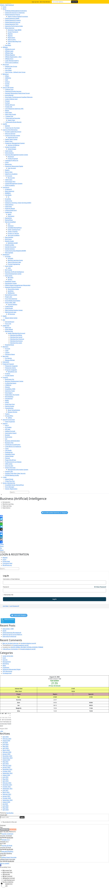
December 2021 (7, 785)
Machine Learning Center (15, 260)
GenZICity (10, 291)
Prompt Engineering (14, 264)
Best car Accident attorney (10, 643)
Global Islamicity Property (13, 20)
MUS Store (8, 239)
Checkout (10, 226)
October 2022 (7, 771)
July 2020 (5, 804)
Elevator (7, 387)
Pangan (7, 101)
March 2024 (6, 750)
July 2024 (5, 742)
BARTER (7, 126)
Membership (9, 331)
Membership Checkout (17, 339)
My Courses (11, 178)
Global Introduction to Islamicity (15, 13)
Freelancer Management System (15, 143)
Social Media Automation (12, 300)
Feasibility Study (10, 454)
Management (7, 662)
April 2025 (6, 737)
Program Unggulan (11, 370)
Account (7, 348)
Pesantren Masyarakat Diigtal (11, 669)
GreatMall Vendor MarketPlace (14, 485)
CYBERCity (8, 385)
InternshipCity (9, 153)
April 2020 (6, 810)
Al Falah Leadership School (13, 132)
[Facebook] (54, 516)
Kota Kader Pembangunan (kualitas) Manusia (18, 97)
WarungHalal (9, 252)
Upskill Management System (13, 183)
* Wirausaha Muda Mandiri (13, 122)
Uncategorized (7, 673)
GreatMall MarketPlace (15, 228)
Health (5, 316)
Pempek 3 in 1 (4, 841)
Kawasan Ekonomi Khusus (13, 287)
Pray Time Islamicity (11, 299)
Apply (22, 817)
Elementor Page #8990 (14, 30)
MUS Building (9, 396)
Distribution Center (11, 283)
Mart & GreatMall (10, 222)
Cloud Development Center (13, 274)
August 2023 (6, 760)
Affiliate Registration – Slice (13, 57)
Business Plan (9, 443)
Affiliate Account (10, 49)
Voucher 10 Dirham (6, 836)
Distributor (11, 216)
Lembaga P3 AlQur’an (11, 160)
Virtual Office (9, 416)
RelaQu (7, 170)
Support (5, 423)
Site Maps (8, 45)
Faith (6, 80)
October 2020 (7, 798)
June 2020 (5, 806)
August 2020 (6, 802)
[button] (0, 865)
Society (7, 84)
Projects (7, 373)
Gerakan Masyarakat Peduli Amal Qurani (17, 93)
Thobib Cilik (8, 107)
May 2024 (5, 746)
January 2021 (6, 796)
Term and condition (13, 235)
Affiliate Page (9, 53)
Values (7, 85)
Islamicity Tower (10, 391)
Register (10, 34)
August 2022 (6, 775)
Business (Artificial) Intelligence (14, 272)
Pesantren (11, 157)
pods (9, 268)
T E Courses (8, 176)
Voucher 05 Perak (5, 847)
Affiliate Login (9, 51)
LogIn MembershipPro (12, 61)
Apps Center (9, 266)
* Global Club (9, 116)
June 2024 (5, 744)
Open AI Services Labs (14, 262)
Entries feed (6, 561)
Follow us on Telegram (9, 619)
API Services (11, 314)
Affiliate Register (10, 55)
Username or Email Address (11, 579)
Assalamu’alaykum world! (28, 643)
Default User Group (11, 66)
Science (7, 82)
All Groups (6, 64)
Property (5, 377)
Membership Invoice (16, 341)
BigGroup (8, 327)
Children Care (9, 89)
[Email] (54, 521)
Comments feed (7, 563)
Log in (4, 559)
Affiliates (5, 47)
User (9, 43)
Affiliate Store (9, 59)
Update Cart (5, 829)
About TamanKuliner (14, 410)
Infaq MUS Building (6, 853)
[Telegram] (54, 526)
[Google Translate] (54, 532)
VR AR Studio (9, 308)
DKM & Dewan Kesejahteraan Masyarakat (17, 285)
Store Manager (9, 487)
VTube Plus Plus (10, 481)
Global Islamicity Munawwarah (12, 632)
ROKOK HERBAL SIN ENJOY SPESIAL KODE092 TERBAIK (27, 647)
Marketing (6, 664)
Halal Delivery (9, 205)
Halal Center (9, 151)
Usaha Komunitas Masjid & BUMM (15, 251)
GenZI (4, 631)
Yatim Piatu (8, 112)
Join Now (5, 606)
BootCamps (8, 437)
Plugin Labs (8, 297)
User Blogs (8, 70)
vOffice (10, 418)
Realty (7, 400)
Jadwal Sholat (9, 479)
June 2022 (5, 777)
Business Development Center (14, 381)
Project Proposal (13, 158)
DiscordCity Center (13, 289)
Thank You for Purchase (12, 128)
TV (8, 197)
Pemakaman (9, 398)
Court (7, 448)
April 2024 (6, 748)
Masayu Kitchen (10, 360)
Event (4, 658)
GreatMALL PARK (10, 389)
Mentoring (8, 164)
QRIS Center (8, 464)
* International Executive (12, 118)
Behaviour (6, 74)
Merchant (5, 356)
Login (6, 350)
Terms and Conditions (11, 62)
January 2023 (6, 767)
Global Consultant (10, 147)
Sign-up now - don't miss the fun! (41, 2)
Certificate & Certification (12, 444)
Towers (7, 414)
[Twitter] (54, 519)
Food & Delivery (12, 304)
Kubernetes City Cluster (12, 395)
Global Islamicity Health (12, 18)
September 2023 (7, 758)
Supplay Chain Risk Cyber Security (15, 473)
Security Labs (9, 466)
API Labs (7, 429)
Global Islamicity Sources (12, 22)
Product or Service (13, 233)
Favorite (5, 660)
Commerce (6, 187)
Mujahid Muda (9, 345)
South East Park (10, 404)
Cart (9, 224)
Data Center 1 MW (8, 629)
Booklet (7, 435)
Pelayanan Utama (10, 368)
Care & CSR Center (8, 87)
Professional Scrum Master (13, 462)
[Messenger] (54, 534)
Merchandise (9, 237)
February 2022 (7, 783)
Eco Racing (8, 358)
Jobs (4, 320)
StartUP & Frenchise (9, 420)
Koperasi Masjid (10, 208)
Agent (9, 214)
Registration (11, 37)
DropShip (8, 199)
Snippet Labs (9, 471)
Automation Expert (11, 433)
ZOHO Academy (10, 185)
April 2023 (6, 763)
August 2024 (6, 740)
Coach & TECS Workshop (10, 130)
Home (4, 7)
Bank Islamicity (9, 191)
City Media (8, 195)
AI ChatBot (8, 427)
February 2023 (7, 765)
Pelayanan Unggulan (11, 366)
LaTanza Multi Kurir (11, 210)
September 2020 (7, 800)
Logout (7, 352)
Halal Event (8, 206)
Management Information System (18, 469)
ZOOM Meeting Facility (12, 475)
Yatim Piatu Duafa (10, 114)
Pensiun (7, 458)
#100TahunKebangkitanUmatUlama (16, 11)
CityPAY (5, 124)
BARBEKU (8, 193)
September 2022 (7, 773)
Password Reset (10, 354)
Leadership (8, 212)
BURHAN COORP (13, 243)
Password (6, 587)
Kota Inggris (9, 393)
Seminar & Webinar (13, 145)
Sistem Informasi (10, 468)
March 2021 (6, 792)
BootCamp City (9, 379)
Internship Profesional (9, 636)
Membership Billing (16, 335)
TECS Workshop (7, 671)
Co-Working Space (10, 383)
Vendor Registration (11, 489)
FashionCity (8, 201)
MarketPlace (9, 220)
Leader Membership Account (16, 333)
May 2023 (5, 762)
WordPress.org (7, 565)
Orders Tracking (12, 231)
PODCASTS (6, 362)
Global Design (12, 149)
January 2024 (6, 754)
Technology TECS (10, 181)
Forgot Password (13, 32)
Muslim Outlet (9, 241)
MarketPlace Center (11, 295)
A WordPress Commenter (10, 649)
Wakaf (7, 110)
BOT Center (8, 270)
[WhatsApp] (54, 524)
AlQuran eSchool (10, 133)
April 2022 (6, 781)
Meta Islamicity (9, 28)
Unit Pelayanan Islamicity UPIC (14, 109)
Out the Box (9, 813)
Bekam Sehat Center (11, 318)
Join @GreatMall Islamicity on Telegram (55, 512)
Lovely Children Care (11, 99)
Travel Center (9, 306)
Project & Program (8, 364)
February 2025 (7, 739)
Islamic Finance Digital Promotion (18, 16)
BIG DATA (10, 277)
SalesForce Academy (11, 174)
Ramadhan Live (12, 372)
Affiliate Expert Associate (7, 859)
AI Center (8, 256)
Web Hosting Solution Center (14, 310)
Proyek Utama (9, 375)
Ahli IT (7, 425)
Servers (10, 279)
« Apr (1, 731)
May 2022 (5, 779)
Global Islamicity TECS (11, 24)
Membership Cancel (16, 337)
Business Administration (12, 441)
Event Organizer (10, 421)
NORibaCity (11, 293)
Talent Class (8, 180)
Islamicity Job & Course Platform (12, 634)
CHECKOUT (12, 829)
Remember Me (8, 595)
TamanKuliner (9, 408)
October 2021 (7, 787)
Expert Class (11, 120)
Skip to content (4, 863)
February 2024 (7, 752)
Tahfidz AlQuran (10, 105)
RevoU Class (8, 172)
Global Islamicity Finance (12, 14)
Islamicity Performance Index (14, 26)
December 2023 (7, 756)
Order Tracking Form (14, 229)
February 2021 (7, 794)
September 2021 (7, 788)
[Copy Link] (54, 539)
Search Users (12, 39)
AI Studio (10, 258)
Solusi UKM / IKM (10, 302)
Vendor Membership (9, 483)
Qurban (7, 103)
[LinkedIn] (54, 537)
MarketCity (8, 218)
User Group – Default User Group (15, 72)
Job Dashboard (9, 322)
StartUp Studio (9, 406)
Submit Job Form (13, 137)
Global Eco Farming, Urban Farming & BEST (18, 203)
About (4, 9)
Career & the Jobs (8, 656)
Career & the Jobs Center (12, 135)
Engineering (8, 452)
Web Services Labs (10, 312)
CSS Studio (8, 450)
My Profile (8, 68)
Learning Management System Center (16, 155)
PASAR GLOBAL (9, 245)
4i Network (8, 189)
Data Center (8, 276)
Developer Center (10, 281)
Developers (6, 254)
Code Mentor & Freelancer (13, 446)
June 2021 (5, 790)
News (4, 665)
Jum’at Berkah (9, 95)
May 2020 (5, 808)
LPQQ (7, 162)
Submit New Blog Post (14, 41)
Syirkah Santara (10, 249)
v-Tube (4, 477)
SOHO (7, 402)
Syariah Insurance (10, 247)
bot (6, 439)
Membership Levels (16, 343)
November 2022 (7, 769)
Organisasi (6, 667)
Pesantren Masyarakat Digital (14, 166)
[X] (54, 529)
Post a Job (8, 324)
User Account (12, 168)
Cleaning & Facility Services (13, 91)
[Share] (54, 542)
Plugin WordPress (10, 460)
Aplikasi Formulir (10, 431)
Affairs (7, 76)
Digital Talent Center (11, 139)
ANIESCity (8, 78)
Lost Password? (14, 606)
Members (5, 347)
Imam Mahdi (9, 329)
